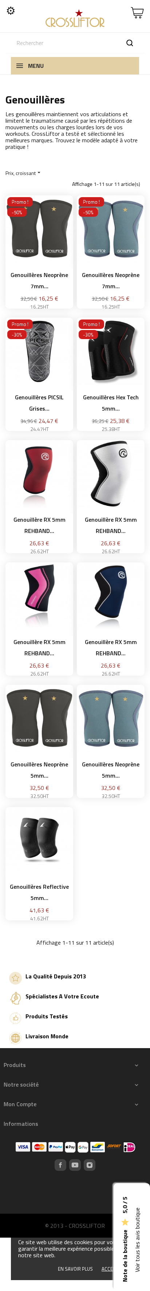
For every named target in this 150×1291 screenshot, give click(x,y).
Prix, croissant (23, 173)
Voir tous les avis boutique (137, 1240)
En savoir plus (75, 1268)
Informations (21, 1123)
